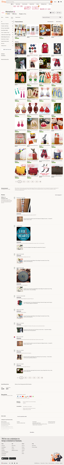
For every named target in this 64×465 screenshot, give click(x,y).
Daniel (18, 254)
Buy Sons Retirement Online (5, 424)
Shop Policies (17, 17)
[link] (16, 181)
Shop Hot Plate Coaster (5, 430)
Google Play (12, 458)
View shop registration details (22, 416)
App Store (5, 458)
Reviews (7, 17)
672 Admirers (3, 55)
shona (17, 309)
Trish (17, 336)
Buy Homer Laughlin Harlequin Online (7, 426)
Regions (61, 463)
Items (2, 17)
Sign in (55, 1)
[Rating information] (6, 14)
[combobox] (28, 2)
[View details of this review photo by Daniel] (23, 275)
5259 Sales (3, 53)
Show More (32, 432)
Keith (17, 350)
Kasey (17, 323)
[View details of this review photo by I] (23, 234)
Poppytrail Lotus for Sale (5, 429)
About (12, 17)
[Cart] (61, 2)
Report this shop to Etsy (5, 59)
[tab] (7, 21)
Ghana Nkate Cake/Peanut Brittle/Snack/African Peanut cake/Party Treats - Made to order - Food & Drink (39, 424)
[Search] (51, 2)
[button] (52, 12)
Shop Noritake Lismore (4, 425)
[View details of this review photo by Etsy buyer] (23, 205)
